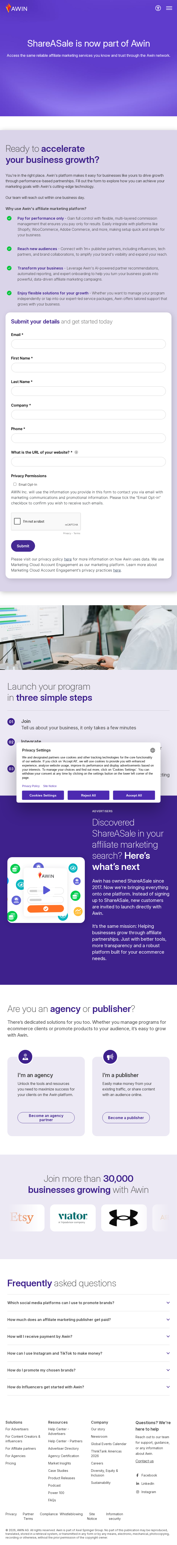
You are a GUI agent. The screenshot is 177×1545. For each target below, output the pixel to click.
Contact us (145, 1461)
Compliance (49, 1514)
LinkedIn (148, 1483)
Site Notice (92, 1516)
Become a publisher (126, 1117)
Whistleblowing (71, 1514)
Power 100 (56, 1493)
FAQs (52, 1500)
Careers (97, 1463)
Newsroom (99, 1436)
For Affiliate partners (21, 1448)
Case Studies (58, 1471)
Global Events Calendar (109, 1444)
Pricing (11, 1463)
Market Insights (59, 1463)
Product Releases (61, 1478)
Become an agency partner (46, 1117)
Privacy (11, 1514)
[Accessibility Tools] (158, 8)
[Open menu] (169, 8)
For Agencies (16, 1456)
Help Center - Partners (65, 1441)
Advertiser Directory (63, 1448)
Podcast (54, 1485)
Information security (114, 1516)
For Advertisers (17, 1429)
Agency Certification (63, 1456)
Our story (98, 1429)
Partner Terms (28, 1516)
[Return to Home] (16, 8)
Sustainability (101, 1483)
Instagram (149, 1492)
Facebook (149, 1475)
